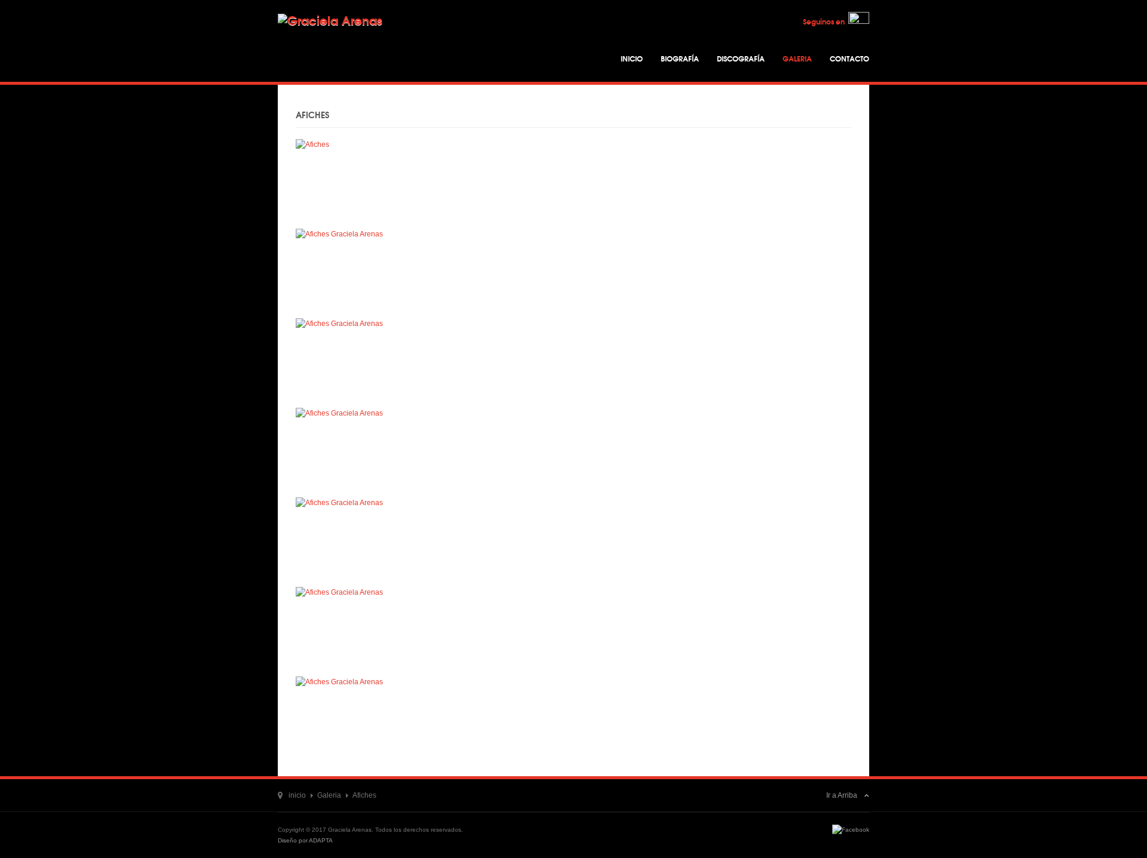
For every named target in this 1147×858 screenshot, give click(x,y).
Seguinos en (825, 21)
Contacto (849, 58)
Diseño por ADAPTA (305, 840)
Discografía (741, 58)
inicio (297, 795)
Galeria (797, 58)
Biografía (680, 58)
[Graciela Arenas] (352, 34)
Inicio (632, 58)
